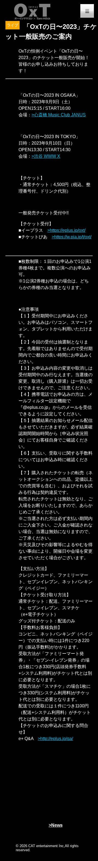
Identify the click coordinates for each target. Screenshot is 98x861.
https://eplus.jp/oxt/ (67, 230)
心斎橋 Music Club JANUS (60, 114)
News (57, 825)
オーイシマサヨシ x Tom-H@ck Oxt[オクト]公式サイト (32, 11)
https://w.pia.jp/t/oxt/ (72, 237)
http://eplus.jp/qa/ (56, 738)
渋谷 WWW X (47, 156)
